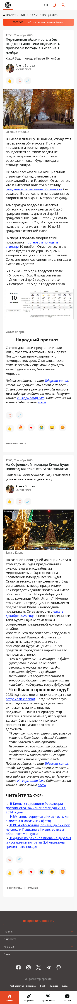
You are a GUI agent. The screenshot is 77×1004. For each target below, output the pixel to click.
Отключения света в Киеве (46, 22)
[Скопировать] (27, 80)
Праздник (33, 888)
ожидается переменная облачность (34, 189)
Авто (65, 986)
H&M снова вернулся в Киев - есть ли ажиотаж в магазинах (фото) (37, 818)
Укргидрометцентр (16, 443)
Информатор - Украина (22, 986)
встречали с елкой (20, 699)
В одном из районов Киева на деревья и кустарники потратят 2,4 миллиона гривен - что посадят (38, 842)
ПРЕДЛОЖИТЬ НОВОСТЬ (38, 921)
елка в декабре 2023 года (34, 613)
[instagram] (28, 967)
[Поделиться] (19, 80)
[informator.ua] (8, 5)
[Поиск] (63, 5)
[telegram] (48, 967)
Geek (42, 986)
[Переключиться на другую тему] (55, 5)
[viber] (58, 967)
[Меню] (72, 5)
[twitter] (38, 967)
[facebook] (18, 967)
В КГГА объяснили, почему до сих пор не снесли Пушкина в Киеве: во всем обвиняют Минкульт (38, 829)
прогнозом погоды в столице (32, 244)
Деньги (54, 986)
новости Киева (14, 888)
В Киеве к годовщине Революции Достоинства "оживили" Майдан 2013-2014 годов (36, 807)
